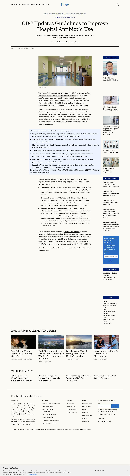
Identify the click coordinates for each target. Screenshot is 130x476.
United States (107, 323)
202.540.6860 (107, 279)
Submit (111, 261)
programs (41, 100)
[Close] (127, 470)
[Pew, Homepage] (65, 4)
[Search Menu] (117, 4)
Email (105, 253)
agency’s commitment (72, 232)
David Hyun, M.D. (108, 319)
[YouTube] (110, 421)
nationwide (57, 103)
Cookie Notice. (33, 474)
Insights (70, 400)
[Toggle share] (118, 55)
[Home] (26, 396)
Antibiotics (106, 311)
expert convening (46, 223)
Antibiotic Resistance (109, 315)
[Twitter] (107, 421)
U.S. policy (113, 311)
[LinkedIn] (104, 421)
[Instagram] (102, 421)
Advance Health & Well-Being (38, 330)
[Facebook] (99, 421)
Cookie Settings (99, 470)
